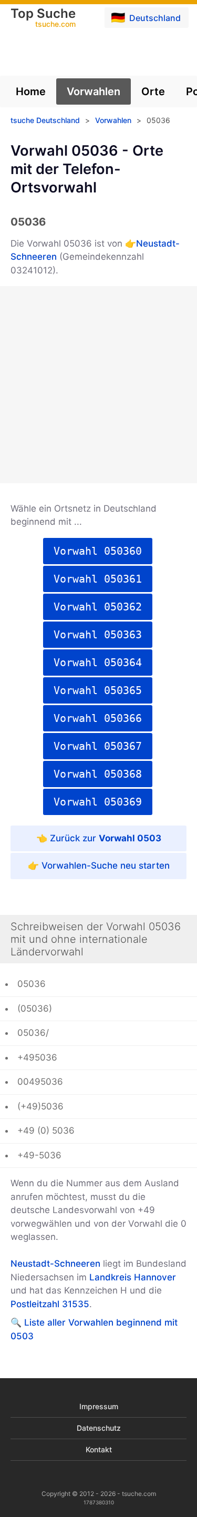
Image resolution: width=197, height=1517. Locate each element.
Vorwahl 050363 (98, 634)
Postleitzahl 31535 (50, 1304)
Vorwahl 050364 (98, 662)
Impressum (98, 1406)
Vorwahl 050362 (98, 606)
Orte (153, 91)
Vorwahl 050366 (98, 718)
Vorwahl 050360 (98, 551)
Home (31, 91)
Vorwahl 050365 (98, 690)
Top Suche (43, 18)
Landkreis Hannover (132, 1277)
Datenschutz (99, 1427)
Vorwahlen (93, 91)
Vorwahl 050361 (98, 579)
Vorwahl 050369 (98, 802)
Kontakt (99, 1449)
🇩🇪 (146, 17)
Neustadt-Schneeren (55, 1263)
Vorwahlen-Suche (80, 865)
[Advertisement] (98, 384)
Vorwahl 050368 (98, 774)
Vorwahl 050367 (98, 746)
